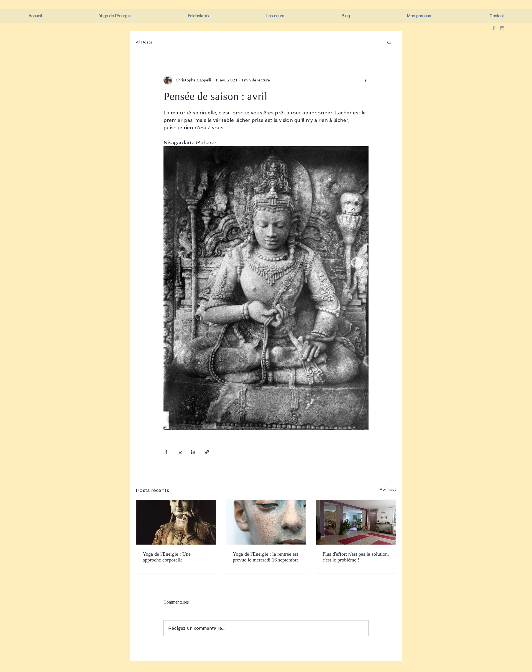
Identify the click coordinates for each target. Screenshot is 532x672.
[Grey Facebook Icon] (494, 28)
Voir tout (388, 489)
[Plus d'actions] (365, 80)
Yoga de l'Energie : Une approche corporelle (167, 557)
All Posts (144, 42)
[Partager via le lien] (206, 452)
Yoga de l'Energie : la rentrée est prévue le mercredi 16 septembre (266, 557)
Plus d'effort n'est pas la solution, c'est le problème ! (356, 557)
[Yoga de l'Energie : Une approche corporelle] (176, 522)
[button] (389, 42)
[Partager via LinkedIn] (193, 452)
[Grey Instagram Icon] (502, 28)
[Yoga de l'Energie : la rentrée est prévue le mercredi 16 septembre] (266, 522)
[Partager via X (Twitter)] (179, 452)
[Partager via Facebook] (166, 452)
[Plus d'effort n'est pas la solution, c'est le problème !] (356, 522)
